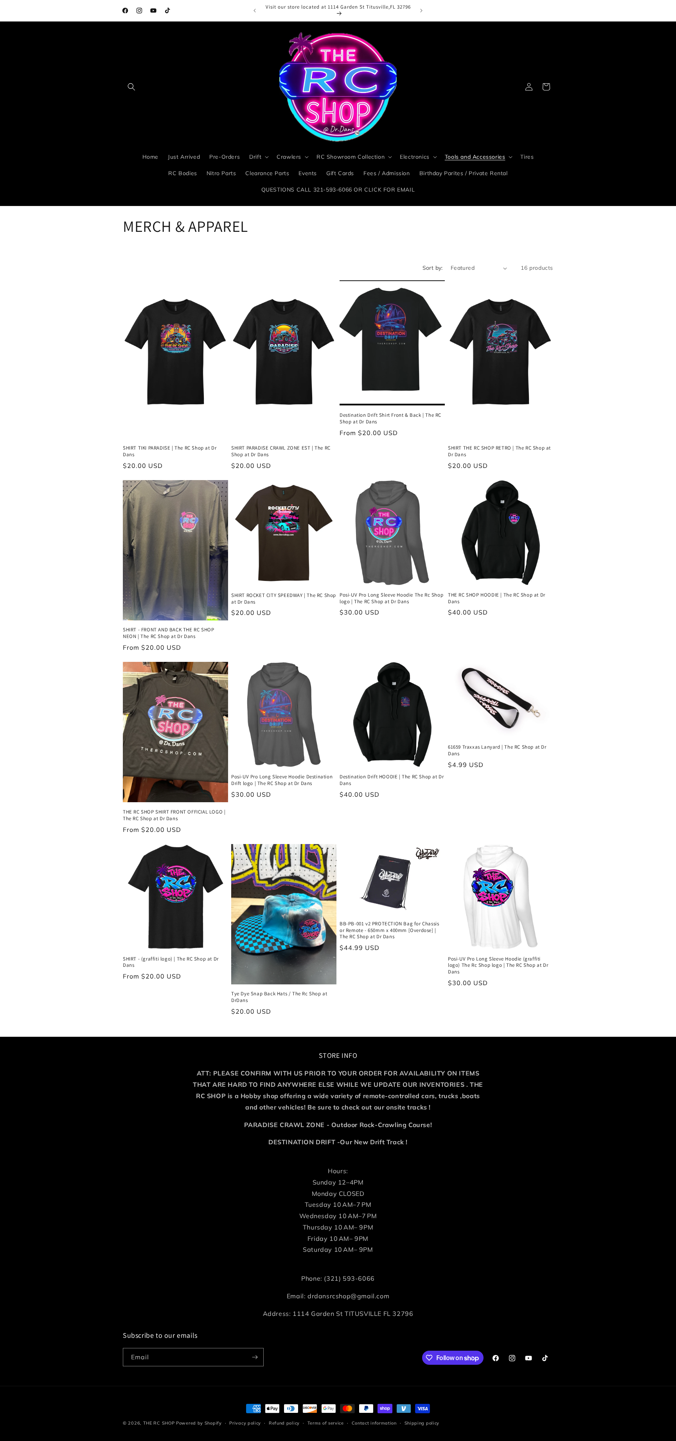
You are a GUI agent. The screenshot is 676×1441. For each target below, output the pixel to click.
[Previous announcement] (254, 10)
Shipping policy (422, 1423)
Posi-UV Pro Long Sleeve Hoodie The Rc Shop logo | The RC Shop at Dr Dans (391, 598)
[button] (131, 86)
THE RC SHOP (159, 1423)
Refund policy (284, 1423)
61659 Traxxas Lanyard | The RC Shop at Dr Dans (497, 750)
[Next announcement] (421, 10)
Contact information (374, 1423)
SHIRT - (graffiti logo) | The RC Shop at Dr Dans (171, 962)
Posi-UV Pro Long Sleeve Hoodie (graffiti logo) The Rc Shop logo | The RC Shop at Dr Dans (498, 965)
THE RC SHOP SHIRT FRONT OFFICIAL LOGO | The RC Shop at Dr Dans (174, 815)
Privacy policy (245, 1423)
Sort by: (432, 267)
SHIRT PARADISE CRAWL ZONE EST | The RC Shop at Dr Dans (281, 451)
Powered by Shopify (199, 1423)
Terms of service (325, 1423)
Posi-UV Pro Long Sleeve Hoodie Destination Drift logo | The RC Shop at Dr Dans (282, 780)
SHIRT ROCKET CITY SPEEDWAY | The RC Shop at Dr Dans (283, 598)
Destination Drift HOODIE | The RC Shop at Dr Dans (392, 780)
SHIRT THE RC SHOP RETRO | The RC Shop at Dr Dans (499, 451)
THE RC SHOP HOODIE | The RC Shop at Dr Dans (496, 598)
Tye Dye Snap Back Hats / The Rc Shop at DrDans (279, 997)
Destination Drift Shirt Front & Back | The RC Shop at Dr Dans (390, 418)
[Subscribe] (254, 1357)
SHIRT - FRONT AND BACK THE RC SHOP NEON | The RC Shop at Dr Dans (168, 633)
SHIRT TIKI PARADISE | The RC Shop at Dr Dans (169, 451)
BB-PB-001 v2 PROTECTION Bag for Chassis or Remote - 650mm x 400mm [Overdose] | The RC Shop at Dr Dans (389, 930)
